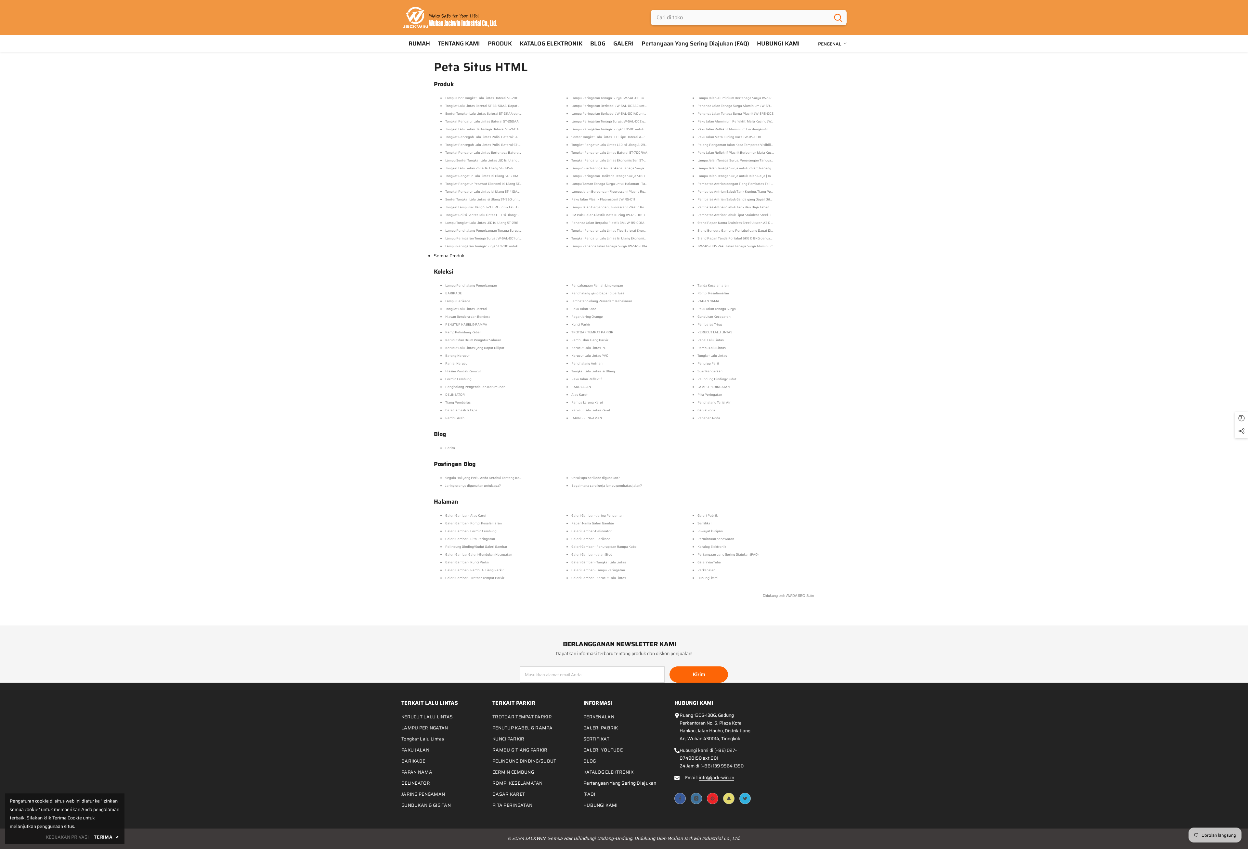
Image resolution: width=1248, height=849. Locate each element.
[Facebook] (680, 798)
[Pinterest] (712, 798)
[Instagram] (696, 798)
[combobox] (740, 17)
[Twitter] (745, 798)
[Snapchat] (728, 798)
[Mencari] (749, 17)
